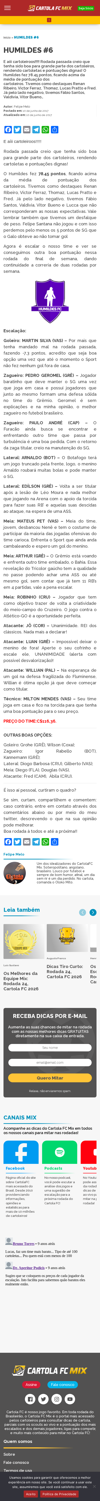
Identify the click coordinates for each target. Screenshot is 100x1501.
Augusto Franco (56, 958)
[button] (82, 912)
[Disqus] (50, 1294)
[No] (94, 1486)
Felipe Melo (22, 106)
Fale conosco (62, 1384)
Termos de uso (17, 1470)
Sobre (9, 1454)
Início (7, 37)
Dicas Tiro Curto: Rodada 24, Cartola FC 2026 (65, 971)
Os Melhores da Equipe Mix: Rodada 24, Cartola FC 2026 (21, 981)
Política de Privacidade (59, 1494)
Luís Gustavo (11, 965)
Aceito (31, 1494)
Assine (31, 1384)
